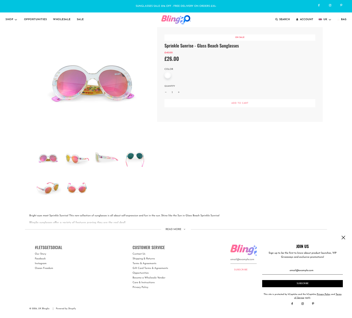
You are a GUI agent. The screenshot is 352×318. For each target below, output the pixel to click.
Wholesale (62, 19)
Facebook (40, 258)
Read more (174, 229)
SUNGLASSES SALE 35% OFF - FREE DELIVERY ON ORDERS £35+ (176, 6)
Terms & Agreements (144, 263)
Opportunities (35, 19)
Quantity (169, 86)
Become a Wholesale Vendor (149, 277)
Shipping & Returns (144, 258)
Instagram (41, 263)
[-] (165, 92)
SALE (80, 19)
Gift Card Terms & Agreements (150, 268)
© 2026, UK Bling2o (39, 309)
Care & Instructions (144, 282)
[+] (178, 92)
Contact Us (139, 254)
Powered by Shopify (66, 309)
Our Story (40, 254)
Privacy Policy (140, 287)
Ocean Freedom (44, 268)
